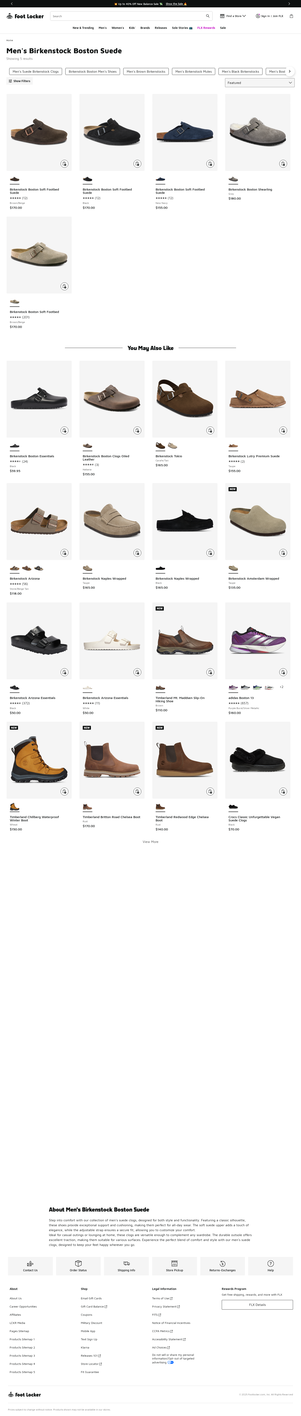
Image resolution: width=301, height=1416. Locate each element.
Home (9, 40)
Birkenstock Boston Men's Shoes (93, 71)
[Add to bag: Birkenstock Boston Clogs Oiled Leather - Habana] (137, 430)
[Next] (289, 3)
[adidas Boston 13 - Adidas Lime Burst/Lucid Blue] (257, 688)
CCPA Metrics (160, 1331)
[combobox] (131, 15)
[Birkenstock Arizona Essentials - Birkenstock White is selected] (87, 688)
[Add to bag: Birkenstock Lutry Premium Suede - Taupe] (283, 430)
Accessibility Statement (167, 1339)
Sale (223, 27)
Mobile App (88, 1331)
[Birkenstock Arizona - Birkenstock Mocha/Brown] (27, 568)
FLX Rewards (206, 27)
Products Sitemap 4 (22, 1363)
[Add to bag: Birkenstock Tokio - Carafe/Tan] (210, 430)
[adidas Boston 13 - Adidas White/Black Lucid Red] (269, 688)
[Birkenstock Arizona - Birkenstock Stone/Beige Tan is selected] (14, 568)
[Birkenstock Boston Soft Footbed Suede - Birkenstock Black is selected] (87, 179)
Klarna (85, 1347)
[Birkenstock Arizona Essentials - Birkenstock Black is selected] (14, 688)
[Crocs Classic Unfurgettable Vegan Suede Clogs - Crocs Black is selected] (233, 807)
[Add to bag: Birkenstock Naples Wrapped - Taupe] (137, 553)
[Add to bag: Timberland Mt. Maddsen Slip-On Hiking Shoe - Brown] (210, 672)
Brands (145, 27)
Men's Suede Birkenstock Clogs (36, 71)
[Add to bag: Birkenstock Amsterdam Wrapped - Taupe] (283, 553)
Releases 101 (89, 1355)
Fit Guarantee (90, 1372)
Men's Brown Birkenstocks (146, 71)
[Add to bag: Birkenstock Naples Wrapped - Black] (210, 553)
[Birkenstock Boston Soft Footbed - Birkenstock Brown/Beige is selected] (14, 302)
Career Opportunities (23, 1306)
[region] (150, 3)
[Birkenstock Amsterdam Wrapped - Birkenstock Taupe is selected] (233, 568)
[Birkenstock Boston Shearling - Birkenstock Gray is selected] (233, 179)
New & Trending (83, 27)
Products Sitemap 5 (22, 1372)
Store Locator (89, 1363)
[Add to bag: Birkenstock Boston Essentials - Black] (64, 430)
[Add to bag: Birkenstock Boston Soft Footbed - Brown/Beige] (64, 286)
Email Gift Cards (91, 1298)
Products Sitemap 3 (22, 1355)
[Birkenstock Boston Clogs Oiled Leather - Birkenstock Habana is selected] (87, 446)
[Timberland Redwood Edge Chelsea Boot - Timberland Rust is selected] (160, 807)
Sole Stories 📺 (182, 27)
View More (150, 842)
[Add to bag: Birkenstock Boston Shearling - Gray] (283, 164)
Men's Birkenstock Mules (193, 71)
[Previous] (12, 3)
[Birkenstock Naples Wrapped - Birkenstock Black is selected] (160, 568)
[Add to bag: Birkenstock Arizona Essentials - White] (137, 672)
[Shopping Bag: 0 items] (291, 16)
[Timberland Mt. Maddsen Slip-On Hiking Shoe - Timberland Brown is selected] (160, 688)
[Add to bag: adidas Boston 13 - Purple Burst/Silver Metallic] (283, 672)
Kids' (132, 27)
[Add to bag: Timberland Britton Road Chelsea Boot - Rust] (137, 791)
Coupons (86, 1314)
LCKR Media (17, 1323)
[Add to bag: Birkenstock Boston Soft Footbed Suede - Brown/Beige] (64, 164)
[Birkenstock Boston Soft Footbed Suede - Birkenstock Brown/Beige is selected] (14, 179)
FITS (155, 1314)
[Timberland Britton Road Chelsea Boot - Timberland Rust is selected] (87, 807)
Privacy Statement (164, 1306)
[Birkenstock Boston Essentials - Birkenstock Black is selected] (14, 446)
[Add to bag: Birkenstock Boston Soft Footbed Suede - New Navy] (210, 164)
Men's (103, 27)
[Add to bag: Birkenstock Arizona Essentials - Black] (64, 672)
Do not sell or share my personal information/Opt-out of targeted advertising (173, 1358)
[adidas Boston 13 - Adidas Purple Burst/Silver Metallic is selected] (233, 688)
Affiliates (15, 1314)
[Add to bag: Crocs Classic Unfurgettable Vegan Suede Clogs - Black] (283, 791)
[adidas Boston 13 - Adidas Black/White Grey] (245, 688)
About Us (16, 1298)
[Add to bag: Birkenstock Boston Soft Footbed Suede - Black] (137, 164)
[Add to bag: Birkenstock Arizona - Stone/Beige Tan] (64, 553)
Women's (118, 27)
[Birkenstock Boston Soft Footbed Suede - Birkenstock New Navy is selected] (160, 179)
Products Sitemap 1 (22, 1339)
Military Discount (91, 1323)
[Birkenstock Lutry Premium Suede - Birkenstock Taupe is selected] (233, 446)
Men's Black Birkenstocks (240, 71)
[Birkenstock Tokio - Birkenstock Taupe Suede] (172, 446)
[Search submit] (207, 15)
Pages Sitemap (19, 1331)
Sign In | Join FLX (272, 16)
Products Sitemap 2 (22, 1347)
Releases (161, 27)
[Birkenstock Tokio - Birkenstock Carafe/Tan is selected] (160, 446)
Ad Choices (159, 1347)
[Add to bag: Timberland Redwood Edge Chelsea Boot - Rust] (210, 791)
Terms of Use (160, 1298)
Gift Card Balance (92, 1306)
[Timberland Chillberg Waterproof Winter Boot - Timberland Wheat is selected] (14, 807)
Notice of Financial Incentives (171, 1323)
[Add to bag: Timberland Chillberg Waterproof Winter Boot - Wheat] (64, 791)
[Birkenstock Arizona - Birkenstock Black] (39, 568)
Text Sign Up (89, 1339)
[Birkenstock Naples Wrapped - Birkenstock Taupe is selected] (87, 568)
